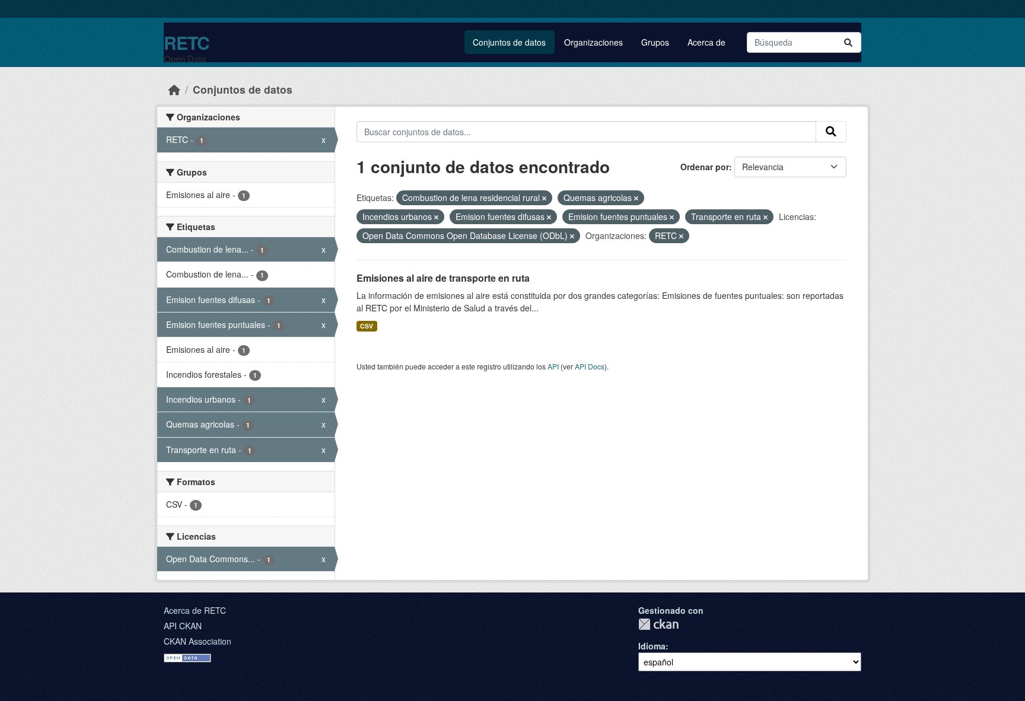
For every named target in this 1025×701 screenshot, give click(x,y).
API (553, 366)
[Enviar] (848, 42)
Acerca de (706, 42)
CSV (366, 325)
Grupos (655, 42)
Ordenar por (704, 167)
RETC (186, 42)
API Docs (589, 366)
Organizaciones (593, 42)
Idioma (652, 646)
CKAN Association (197, 641)
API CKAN (183, 626)
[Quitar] (544, 198)
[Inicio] (174, 89)
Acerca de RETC (195, 610)
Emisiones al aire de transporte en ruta (443, 278)
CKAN (658, 624)
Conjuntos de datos (509, 42)
